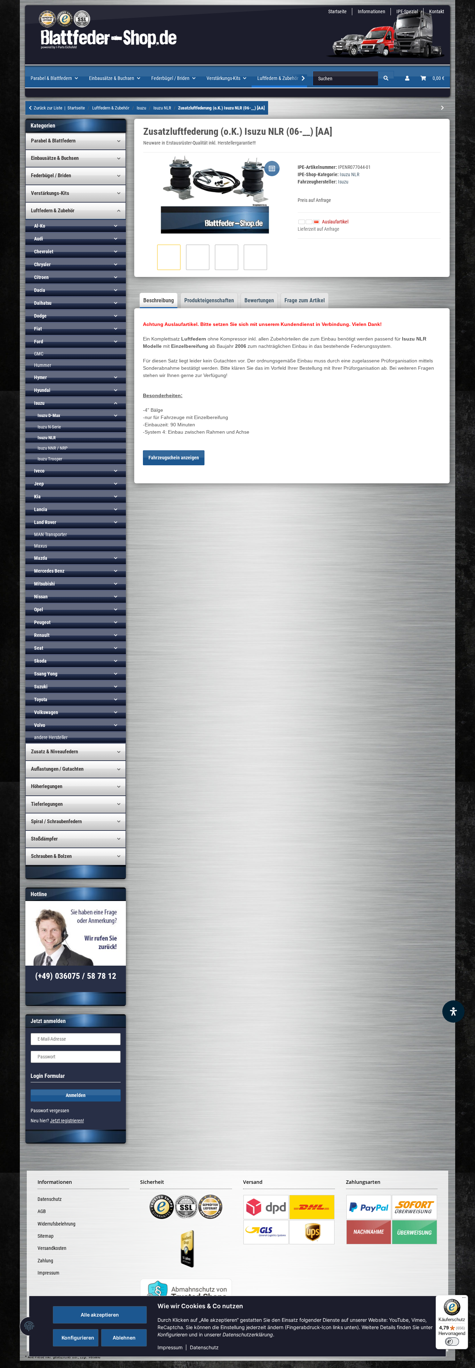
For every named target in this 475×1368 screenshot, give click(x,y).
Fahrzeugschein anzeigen (173, 457)
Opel (38, 609)
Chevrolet (43, 251)
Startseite (337, 11)
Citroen (41, 277)
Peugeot (42, 622)
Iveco (39, 471)
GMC (38, 354)
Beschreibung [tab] (158, 300)
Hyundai (42, 390)
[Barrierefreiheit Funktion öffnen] (453, 1011)
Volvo (39, 725)
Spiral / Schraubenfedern (56, 821)
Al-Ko (39, 226)
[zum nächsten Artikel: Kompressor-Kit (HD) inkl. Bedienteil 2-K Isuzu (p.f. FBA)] (442, 107)
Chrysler (42, 264)
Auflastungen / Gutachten (57, 769)
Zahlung (45, 1260)
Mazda (40, 558)
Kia (37, 496)
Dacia (39, 290)
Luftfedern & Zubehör (52, 210)
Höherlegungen (46, 786)
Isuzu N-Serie (49, 426)
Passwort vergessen (50, 1110)
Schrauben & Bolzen (51, 856)
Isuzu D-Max (49, 415)
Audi (38, 238)
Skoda (40, 661)
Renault (41, 635)
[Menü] (464, 1299)
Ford (38, 341)
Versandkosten (52, 1248)
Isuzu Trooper (50, 458)
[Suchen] (386, 78)
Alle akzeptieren (100, 1315)
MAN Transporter (50, 534)
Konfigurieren (78, 1338)
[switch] (452, 1341)
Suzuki (41, 686)
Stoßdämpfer (44, 839)
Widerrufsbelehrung (56, 1224)
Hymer (40, 377)
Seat (38, 648)
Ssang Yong (45, 674)
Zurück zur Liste (48, 107)
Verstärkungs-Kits (50, 193)
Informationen (371, 11)
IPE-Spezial (407, 11)
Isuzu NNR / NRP (52, 448)
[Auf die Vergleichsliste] (272, 168)
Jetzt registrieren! (67, 1120)
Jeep (39, 483)
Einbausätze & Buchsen (55, 158)
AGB (42, 1211)
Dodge (40, 316)
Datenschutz (204, 1347)
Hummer (42, 365)
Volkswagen (46, 712)
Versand (94, 1357)
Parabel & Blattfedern (53, 141)
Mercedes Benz (49, 571)
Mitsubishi (44, 584)
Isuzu (39, 403)
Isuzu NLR (349, 174)
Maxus (40, 546)
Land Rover (45, 522)
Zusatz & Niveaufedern (54, 751)
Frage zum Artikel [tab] (304, 300)
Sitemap (46, 1236)
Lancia (40, 509)
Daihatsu (42, 303)
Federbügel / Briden (51, 175)
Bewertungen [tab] (259, 300)
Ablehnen (124, 1338)
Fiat (38, 328)
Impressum (170, 1347)
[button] (407, 78)
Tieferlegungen (47, 804)
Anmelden (76, 1095)
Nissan (41, 596)
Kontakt (436, 11)
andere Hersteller (50, 737)
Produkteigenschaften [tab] (209, 300)
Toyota (40, 699)
